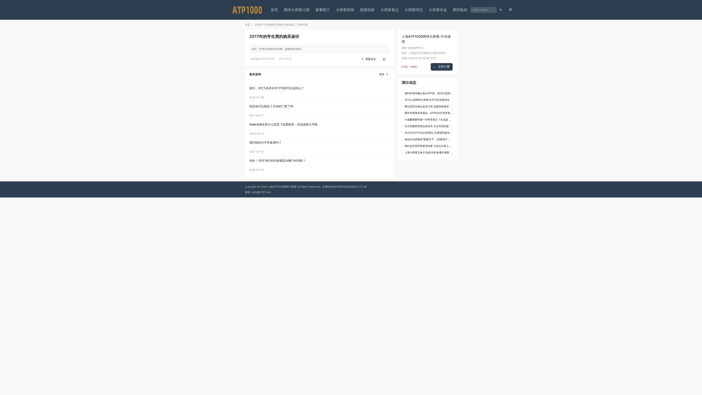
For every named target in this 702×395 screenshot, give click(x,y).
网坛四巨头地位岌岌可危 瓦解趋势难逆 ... (428, 106)
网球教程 (460, 10)
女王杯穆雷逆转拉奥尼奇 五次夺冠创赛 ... (428, 126)
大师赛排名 (438, 10)
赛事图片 (322, 10)
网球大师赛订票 (297, 10)
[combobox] (482, 10)
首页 (274, 10)
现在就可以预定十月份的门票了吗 (271, 106)
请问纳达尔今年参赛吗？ (265, 142)
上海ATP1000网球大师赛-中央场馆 (274, 24)
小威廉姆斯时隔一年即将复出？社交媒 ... (428, 119)
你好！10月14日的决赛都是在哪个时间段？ (277, 160)
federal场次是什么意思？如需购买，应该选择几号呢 (283, 124)
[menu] (369, 10)
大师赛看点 (389, 10)
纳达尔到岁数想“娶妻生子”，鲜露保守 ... (427, 139)
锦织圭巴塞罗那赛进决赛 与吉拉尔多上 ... (428, 145)
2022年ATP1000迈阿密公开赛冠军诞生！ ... (430, 132)
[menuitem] (274, 10)
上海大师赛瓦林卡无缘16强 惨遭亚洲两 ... (428, 152)
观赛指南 (367, 10)
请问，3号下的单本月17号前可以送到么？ (276, 88)
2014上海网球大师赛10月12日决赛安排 (427, 99)
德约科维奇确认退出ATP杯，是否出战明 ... (429, 93)
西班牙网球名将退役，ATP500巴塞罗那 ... (429, 112)
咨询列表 (303, 24)
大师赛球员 (414, 10)
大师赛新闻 (345, 10)
